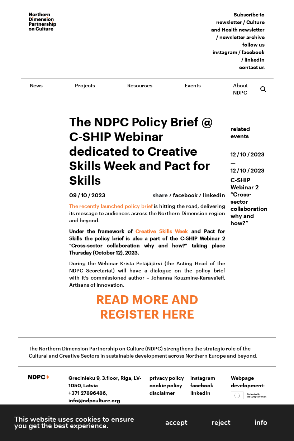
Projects (85, 85)
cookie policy (166, 385)
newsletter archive (242, 37)
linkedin (214, 195)
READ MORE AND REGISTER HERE (147, 306)
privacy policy (167, 378)
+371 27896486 (87, 393)
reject (221, 422)
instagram (225, 52)
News (36, 85)
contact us (252, 67)
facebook (253, 52)
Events (193, 85)
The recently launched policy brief (111, 206)
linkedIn (255, 60)
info (261, 422)
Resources (139, 85)
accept (176, 422)
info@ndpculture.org (94, 400)
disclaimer (162, 393)
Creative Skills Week (162, 231)
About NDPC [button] (240, 89)
